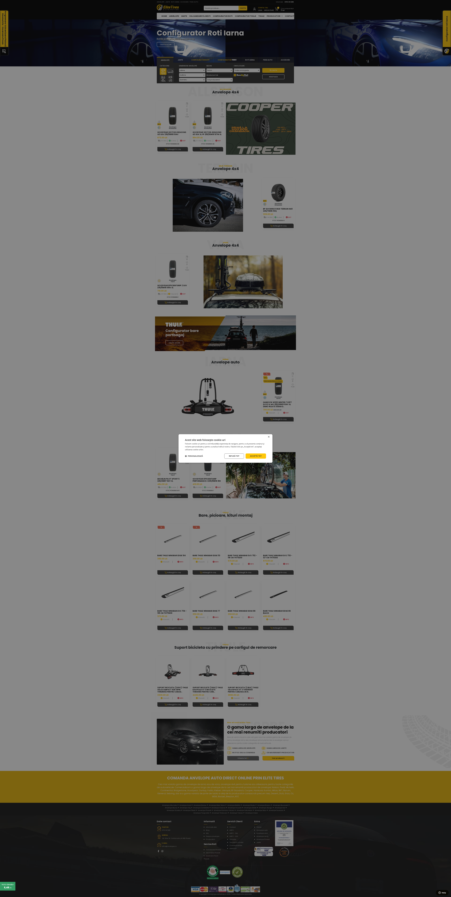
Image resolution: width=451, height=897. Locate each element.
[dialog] (225, 448)
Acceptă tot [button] (256, 456)
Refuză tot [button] (234, 456)
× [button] (269, 437)
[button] (194, 456)
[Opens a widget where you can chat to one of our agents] (442, 893)
